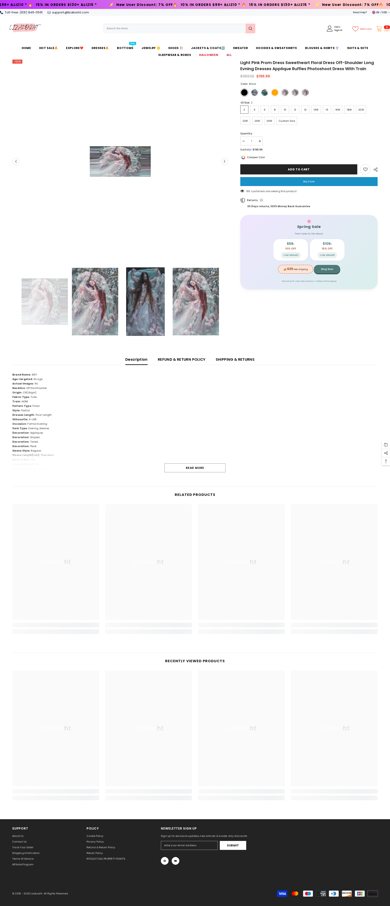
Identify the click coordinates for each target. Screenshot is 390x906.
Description (136, 359)
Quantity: (246, 133)
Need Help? (360, 12)
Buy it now (309, 181)
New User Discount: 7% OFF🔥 (60, 5)
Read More (195, 468)
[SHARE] (374, 169)
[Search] (179, 28)
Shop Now (327, 269)
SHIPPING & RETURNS (235, 359)
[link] (55, 625)
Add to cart (299, 169)
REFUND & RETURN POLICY (182, 359)
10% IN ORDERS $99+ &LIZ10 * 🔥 (126, 5)
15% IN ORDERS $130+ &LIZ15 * (192, 5)
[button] (16, 161)
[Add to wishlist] (365, 169)
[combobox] (174, 28)
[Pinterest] (165, 861)
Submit (233, 845)
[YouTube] (175, 861)
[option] (120, 161)
